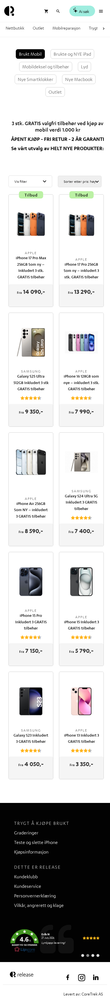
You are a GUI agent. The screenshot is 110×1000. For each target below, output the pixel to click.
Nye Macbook (79, 79)
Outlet (38, 27)
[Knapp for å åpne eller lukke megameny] (101, 10)
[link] (55, 941)
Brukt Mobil (30, 54)
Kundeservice (27, 886)
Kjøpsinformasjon (31, 852)
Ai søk (83, 11)
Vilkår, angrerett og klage (39, 905)
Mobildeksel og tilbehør (45, 66)
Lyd (84, 66)
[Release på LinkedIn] (96, 977)
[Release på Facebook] (68, 977)
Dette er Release (37, 867)
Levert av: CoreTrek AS (83, 993)
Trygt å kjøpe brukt (41, 823)
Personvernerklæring (35, 896)
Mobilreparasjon (66, 27)
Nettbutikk (15, 27)
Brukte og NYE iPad (72, 54)
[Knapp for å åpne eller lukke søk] (57, 10)
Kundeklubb (26, 876)
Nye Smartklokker (35, 79)
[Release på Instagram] (82, 977)
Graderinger (26, 833)
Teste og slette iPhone (36, 842)
